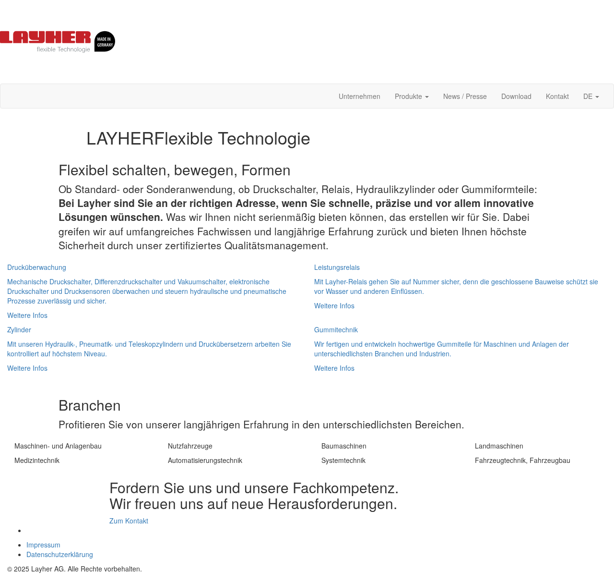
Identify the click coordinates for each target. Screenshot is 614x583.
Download (516, 96)
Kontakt (557, 96)
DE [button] (588, 96)
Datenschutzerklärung (59, 554)
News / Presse (465, 96)
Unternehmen (359, 96)
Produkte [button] (409, 96)
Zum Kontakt (128, 520)
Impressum (43, 544)
